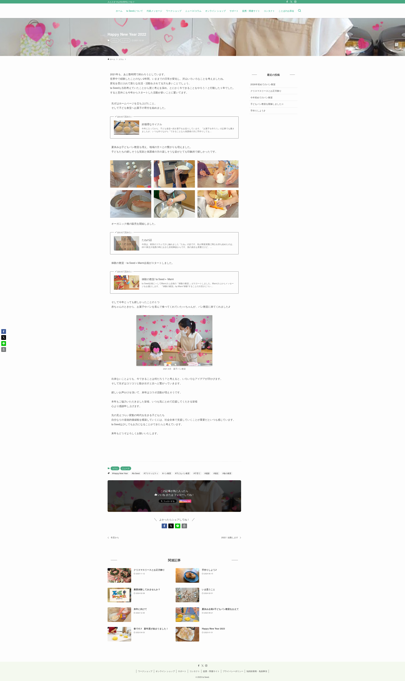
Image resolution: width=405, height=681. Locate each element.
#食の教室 (227, 473)
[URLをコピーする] (184, 526)
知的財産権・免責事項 (256, 671)
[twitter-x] (291, 1)
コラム (114, 40)
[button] (164, 526)
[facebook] (287, 1)
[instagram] (295, 1)
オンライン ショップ (165, 671)
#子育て (197, 473)
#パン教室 (166, 473)
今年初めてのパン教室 (261, 97)
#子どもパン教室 (182, 473)
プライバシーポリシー (233, 671)
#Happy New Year (120, 473)
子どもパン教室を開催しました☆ (267, 103)
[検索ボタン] (299, 10)
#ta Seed (136, 473)
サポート (182, 671)
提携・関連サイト (211, 671)
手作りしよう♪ (257, 110)
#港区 (216, 473)
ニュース (125, 40)
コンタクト (195, 671)
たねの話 (147, 240)
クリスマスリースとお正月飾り (265, 90)
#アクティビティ (151, 473)
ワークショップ (145, 671)
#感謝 (207, 473)
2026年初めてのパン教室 (262, 84)
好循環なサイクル (152, 124)
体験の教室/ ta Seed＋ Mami (158, 279)
